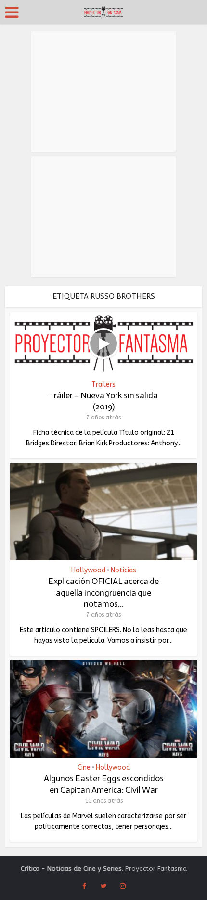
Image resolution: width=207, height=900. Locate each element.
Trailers (103, 384)
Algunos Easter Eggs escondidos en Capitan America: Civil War (104, 784)
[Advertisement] (103, 91)
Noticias (123, 570)
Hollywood (88, 570)
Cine (84, 767)
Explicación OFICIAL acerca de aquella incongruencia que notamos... (103, 592)
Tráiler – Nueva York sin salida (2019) (103, 401)
